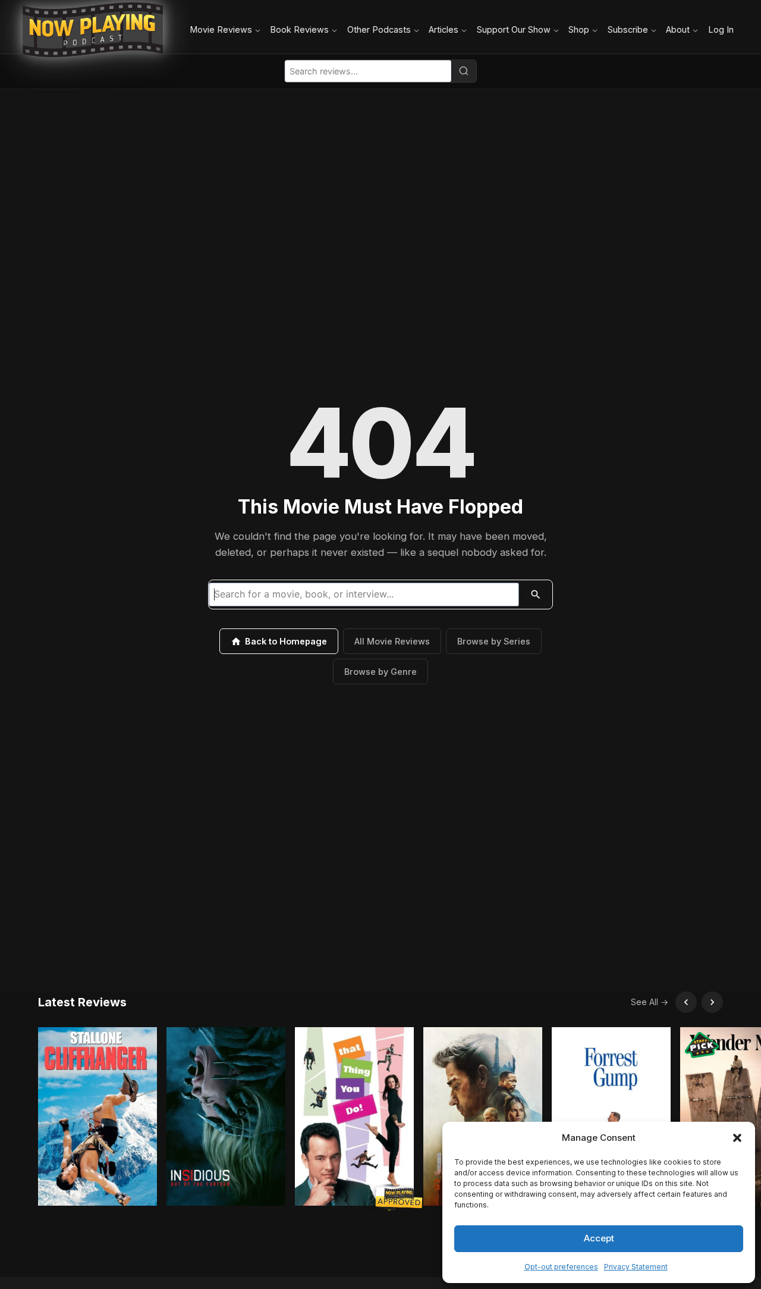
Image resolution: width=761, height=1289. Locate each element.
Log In (721, 29)
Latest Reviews (82, 1002)
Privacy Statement (636, 1266)
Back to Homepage (286, 641)
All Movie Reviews (392, 641)
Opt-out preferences (561, 1266)
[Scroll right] (712, 1002)
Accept (599, 1238)
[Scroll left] (686, 1002)
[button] (737, 1138)
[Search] (463, 71)
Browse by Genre (380, 672)
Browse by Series (493, 641)
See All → (649, 1002)
